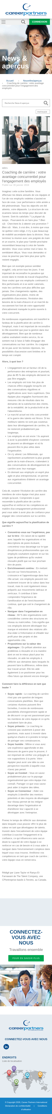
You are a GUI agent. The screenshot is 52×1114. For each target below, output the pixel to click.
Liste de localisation (12, 1061)
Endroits (9, 1057)
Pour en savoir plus (26, 958)
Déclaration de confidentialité (18, 1106)
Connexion (39, 21)
